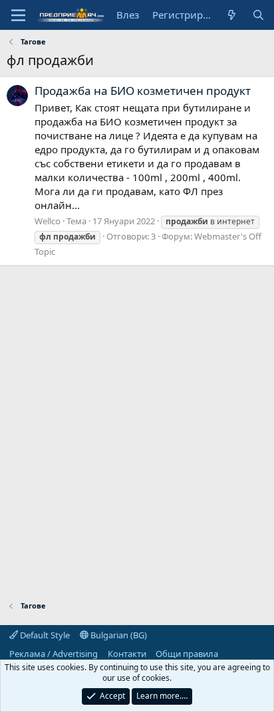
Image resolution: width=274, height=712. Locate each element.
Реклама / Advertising (53, 654)
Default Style (44, 635)
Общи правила (187, 654)
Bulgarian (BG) (117, 635)
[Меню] (18, 15)
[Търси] (258, 15)
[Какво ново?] (232, 15)
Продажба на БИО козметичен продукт (143, 90)
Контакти (127, 654)
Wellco (48, 221)
